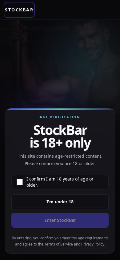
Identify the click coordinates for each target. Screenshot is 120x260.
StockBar (19, 10)
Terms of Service (58, 244)
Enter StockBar (60, 220)
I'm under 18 (60, 202)
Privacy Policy (92, 244)
